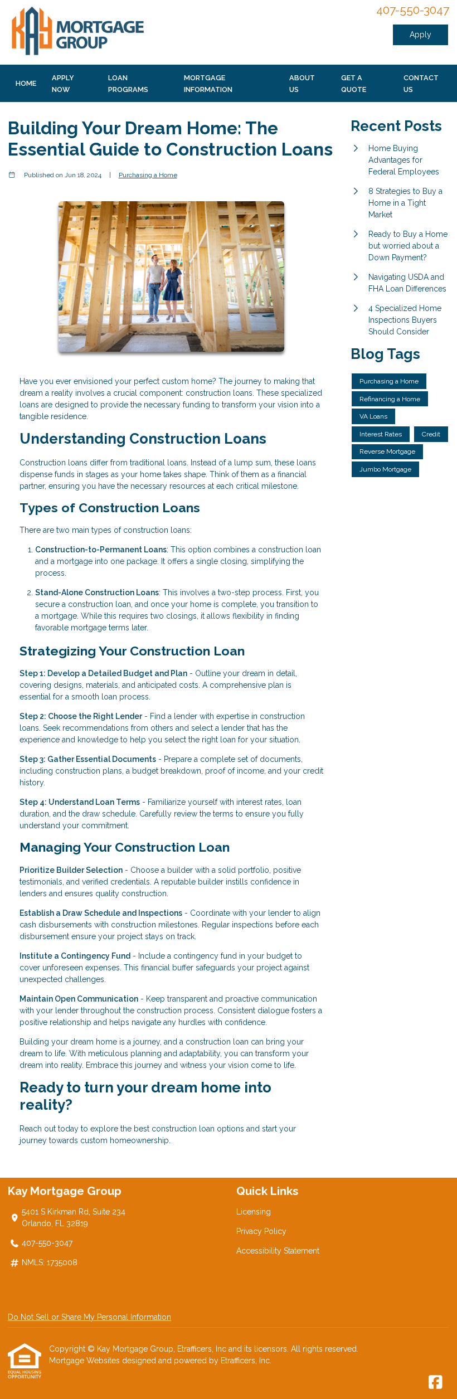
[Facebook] (435, 1382)
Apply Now (63, 84)
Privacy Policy (261, 1231)
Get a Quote (353, 84)
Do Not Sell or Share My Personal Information (89, 1317)
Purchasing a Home (148, 175)
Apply (420, 34)
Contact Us (421, 84)
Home (26, 83)
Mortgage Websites (85, 1360)
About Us (302, 84)
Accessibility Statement (277, 1250)
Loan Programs (128, 84)
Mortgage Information (208, 84)
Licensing (253, 1211)
